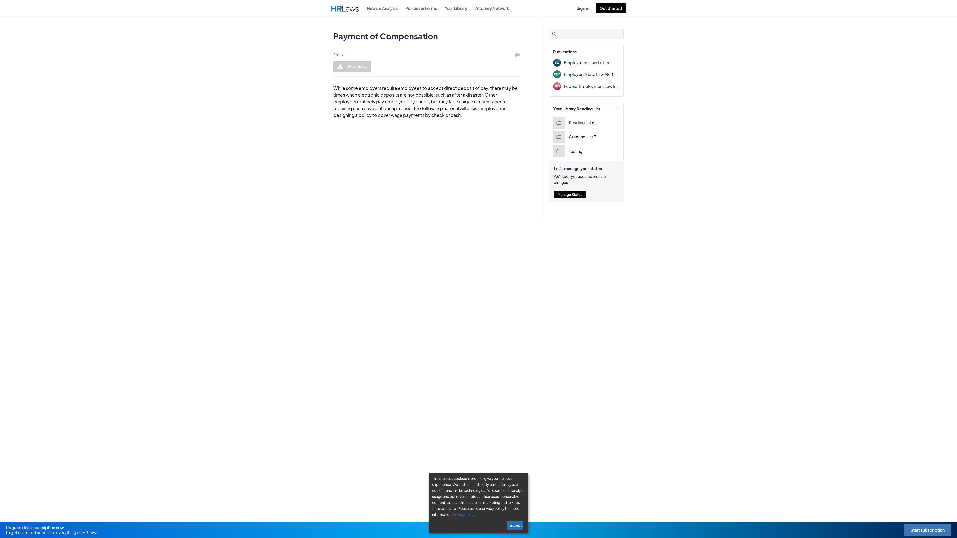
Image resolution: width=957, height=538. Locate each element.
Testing (576, 151)
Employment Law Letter (586, 62)
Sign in (583, 8)
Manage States (570, 194)
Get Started (611, 8)
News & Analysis (382, 8)
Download (357, 66)
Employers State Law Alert (588, 74)
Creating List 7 (582, 136)
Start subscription (928, 530)
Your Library (456, 8)
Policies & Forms (421, 8)
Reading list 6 (581, 122)
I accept (515, 525)
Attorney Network (492, 8)
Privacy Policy (464, 514)
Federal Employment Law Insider (591, 86)
